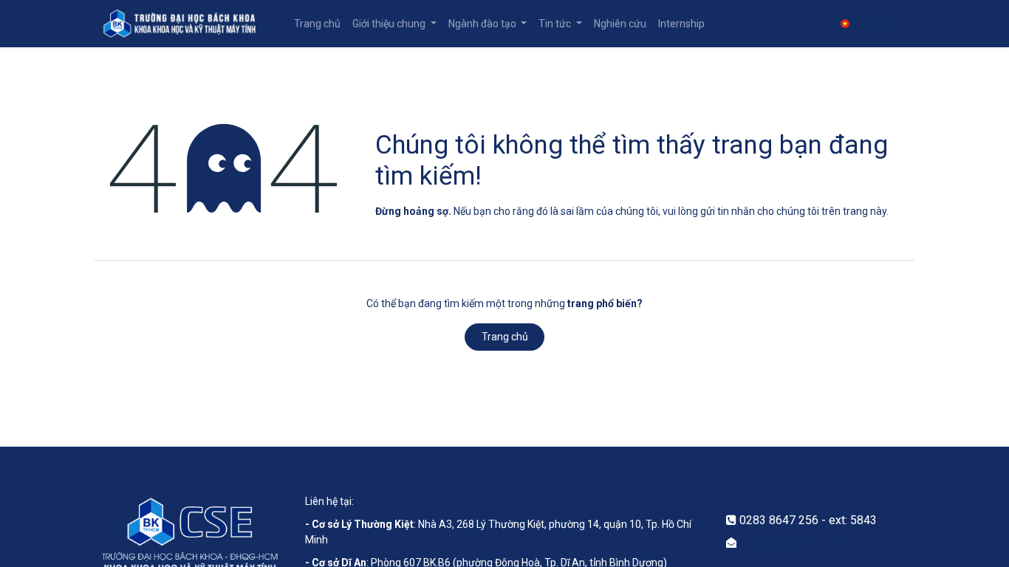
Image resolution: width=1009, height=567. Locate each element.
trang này (864, 211)
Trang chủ (505, 337)
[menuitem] (317, 24)
